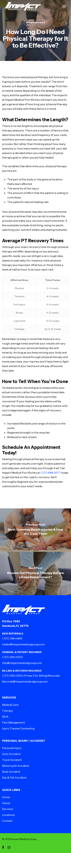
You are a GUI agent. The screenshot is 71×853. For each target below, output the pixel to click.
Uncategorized (35, 22)
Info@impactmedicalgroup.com (22, 663)
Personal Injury (11, 748)
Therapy (7, 710)
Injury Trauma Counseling (18, 728)
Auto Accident (11, 754)
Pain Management (13, 722)
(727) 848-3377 (50, 472)
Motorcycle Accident (15, 765)
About (6, 803)
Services (7, 809)
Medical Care (10, 704)
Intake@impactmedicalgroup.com (23, 644)
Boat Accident (11, 771)
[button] (64, 6)
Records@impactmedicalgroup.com (25, 681)
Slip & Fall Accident (14, 777)
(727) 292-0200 (12, 657)
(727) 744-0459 (12, 638)
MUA (5, 716)
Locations (8, 815)
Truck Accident (12, 760)
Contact (7, 820)
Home (6, 797)
